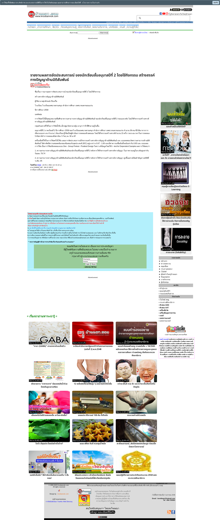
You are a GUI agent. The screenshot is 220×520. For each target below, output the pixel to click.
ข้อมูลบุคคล (165, 277)
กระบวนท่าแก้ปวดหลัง (136, 415)
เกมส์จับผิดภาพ (189, 346)
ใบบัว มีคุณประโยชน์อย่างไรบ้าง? (49, 443)
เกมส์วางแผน (167, 352)
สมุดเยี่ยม (164, 266)
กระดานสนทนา (166, 269)
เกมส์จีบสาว (164, 354)
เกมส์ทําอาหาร (186, 348)
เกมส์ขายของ (186, 343)
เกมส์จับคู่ (172, 350)
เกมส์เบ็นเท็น (172, 354)
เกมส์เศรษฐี (185, 350)
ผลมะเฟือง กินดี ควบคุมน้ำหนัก (93, 443)
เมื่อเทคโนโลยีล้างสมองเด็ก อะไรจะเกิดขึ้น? (49, 415)
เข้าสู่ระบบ (163, 288)
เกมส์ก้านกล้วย (177, 348)
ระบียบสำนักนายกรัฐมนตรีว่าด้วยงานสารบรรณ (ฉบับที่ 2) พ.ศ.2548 (93, 348)
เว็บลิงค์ (163, 272)
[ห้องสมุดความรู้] (68, 28)
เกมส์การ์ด (181, 346)
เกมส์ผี (167, 350)
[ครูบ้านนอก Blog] (55, 28)
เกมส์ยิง (179, 354)
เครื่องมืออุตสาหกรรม (168, 313)
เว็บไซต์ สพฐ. (164, 300)
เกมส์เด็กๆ (167, 346)
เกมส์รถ (172, 343)
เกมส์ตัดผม (169, 348)
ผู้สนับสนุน (165, 282)
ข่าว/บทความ (166, 264)
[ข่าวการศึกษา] (44, 28)
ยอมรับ (216, 2)
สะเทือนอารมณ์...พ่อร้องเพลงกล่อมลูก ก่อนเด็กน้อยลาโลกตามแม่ (136, 445)
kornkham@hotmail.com (81, 238)
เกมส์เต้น (167, 343)
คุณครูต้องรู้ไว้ (165, 291)
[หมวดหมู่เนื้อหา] (84, 28)
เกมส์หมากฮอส (185, 341)
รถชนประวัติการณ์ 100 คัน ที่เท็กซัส (93, 415)
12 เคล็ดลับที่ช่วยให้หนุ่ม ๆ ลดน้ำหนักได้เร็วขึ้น (93, 383)
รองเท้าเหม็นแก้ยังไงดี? (176, 126)
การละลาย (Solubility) (176, 252)
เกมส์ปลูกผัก (174, 346)
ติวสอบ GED (164, 305)
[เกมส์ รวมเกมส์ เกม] (122, 28)
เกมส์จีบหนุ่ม (175, 352)
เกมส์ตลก (162, 348)
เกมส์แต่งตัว (168, 341)
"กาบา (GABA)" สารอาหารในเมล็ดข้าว (49, 346)
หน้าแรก (164, 261)
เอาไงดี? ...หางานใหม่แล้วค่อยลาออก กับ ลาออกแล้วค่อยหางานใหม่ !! (176, 156)
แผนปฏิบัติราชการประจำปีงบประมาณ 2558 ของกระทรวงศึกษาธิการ (136, 477)
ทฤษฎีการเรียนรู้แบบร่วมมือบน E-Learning (176, 188)
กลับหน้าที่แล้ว (154, 33)
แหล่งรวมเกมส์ (165, 318)
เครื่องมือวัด (164, 310)
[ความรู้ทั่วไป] (132, 28)
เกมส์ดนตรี (178, 343)
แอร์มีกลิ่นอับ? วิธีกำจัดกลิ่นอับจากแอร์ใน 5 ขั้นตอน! (49, 477)
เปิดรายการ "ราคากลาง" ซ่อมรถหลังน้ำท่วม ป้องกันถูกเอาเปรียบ (49, 385)
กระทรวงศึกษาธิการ (167, 302)
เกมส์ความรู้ (185, 356)
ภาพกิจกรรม (165, 279)
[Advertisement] (93, 57)
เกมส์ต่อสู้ (179, 339)
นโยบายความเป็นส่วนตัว (91, 3)
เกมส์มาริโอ (183, 352)
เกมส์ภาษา (185, 339)
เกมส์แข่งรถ (172, 339)
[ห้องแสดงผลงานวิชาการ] (100, 28)
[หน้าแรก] (31, 28)
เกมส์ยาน (184, 354)
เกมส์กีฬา (178, 350)
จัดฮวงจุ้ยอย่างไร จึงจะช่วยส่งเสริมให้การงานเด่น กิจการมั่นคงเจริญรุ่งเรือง (176, 221)
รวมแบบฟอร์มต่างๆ (167, 294)
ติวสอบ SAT (164, 308)
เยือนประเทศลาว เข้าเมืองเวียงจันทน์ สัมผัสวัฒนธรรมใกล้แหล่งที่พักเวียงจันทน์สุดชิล (93, 477)
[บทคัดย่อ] (113, 28)
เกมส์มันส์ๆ (170, 356)
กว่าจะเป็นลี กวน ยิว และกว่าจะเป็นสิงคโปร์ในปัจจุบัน (136, 385)
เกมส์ (162, 316)
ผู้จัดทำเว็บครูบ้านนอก (169, 274)
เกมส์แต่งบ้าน (178, 356)
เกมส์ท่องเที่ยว (176, 341)
